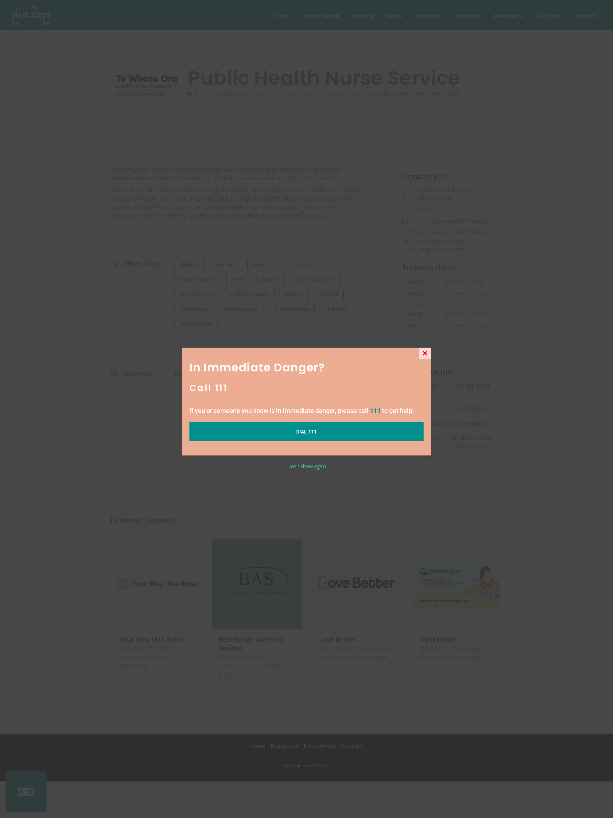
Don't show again (306, 466)
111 (375, 410)
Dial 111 (306, 432)
